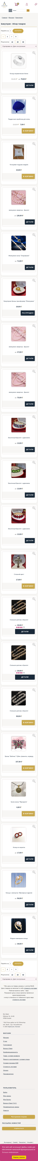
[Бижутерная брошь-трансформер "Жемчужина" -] (19, 289)
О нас (5, 1041)
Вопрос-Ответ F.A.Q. (10, 1103)
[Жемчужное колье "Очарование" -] (19, 243)
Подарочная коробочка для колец (19, 119)
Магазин (11, 17)
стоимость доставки (30, 988)
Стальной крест (19, 574)
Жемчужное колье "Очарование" (19, 255)
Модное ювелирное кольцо (19, 938)
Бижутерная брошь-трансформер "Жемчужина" (19, 301)
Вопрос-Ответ (7, 1048)
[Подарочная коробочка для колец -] (19, 107)
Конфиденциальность (10, 1052)
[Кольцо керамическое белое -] (19, 61)
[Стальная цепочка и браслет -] (19, 607)
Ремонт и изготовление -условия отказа (16, 1059)
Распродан (27, 313)
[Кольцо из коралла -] (19, 835)
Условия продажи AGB (10, 1063)
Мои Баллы (7, 1099)
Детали (29, 85)
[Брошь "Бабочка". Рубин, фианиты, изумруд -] (19, 744)
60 (23, 42)
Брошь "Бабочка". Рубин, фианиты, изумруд (19, 756)
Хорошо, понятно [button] (19, 1157)
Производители (8, 1074)
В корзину (28, 131)
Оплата (5, 1070)
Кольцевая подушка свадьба (19, 164)
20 (18, 42)
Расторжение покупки (19, 1117)
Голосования (7, 1045)
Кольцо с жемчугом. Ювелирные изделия (19, 893)
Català (15, 1142)
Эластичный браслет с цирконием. (19, 437)
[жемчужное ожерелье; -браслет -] (19, 198)
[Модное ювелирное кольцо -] (19, 926)
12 (12, 42)
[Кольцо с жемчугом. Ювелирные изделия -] (19, 880)
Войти (5, 1092)
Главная (4, 17)
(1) (24, 627)
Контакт (17, 1026)
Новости (6, 1110)
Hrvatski (29, 1142)
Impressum (11, 1026)
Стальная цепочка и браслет (19, 620)
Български (7, 1142)
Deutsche (22, 1142)
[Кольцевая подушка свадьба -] (19, 152)
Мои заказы (7, 1096)
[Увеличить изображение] (34, 53)
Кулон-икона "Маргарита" (19, 802)
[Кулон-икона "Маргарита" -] (19, 789)
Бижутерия (19, 17)
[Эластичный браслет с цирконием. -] (19, 425)
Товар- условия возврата (11, 1056)
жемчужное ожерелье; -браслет (19, 210)
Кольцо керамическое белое (19, 73)
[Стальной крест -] (19, 562)
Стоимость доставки (10, 1067)
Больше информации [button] (10, 1152)
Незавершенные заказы (11, 1107)
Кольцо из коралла (19, 847)
